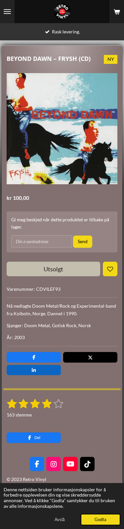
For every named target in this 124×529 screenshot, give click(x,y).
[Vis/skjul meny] (7, 11)
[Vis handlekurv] (116, 11)
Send (83, 241)
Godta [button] (100, 519)
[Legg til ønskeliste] (110, 269)
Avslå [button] (60, 519)
